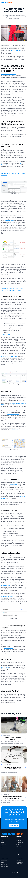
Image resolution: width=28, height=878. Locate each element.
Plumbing (8, 585)
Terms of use (19, 860)
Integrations (19, 847)
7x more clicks (15, 430)
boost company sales (15, 50)
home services (5, 667)
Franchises (4, 864)
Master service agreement (20, 862)
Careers (3, 847)
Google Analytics (8, 648)
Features (18, 840)
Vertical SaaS (4, 858)
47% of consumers (12, 484)
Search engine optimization (8, 74)
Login (2, 849)
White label (19, 845)
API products (19, 842)
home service (10, 47)
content (20, 104)
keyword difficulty (9, 220)
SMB (2, 862)
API (2, 840)
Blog (2, 842)
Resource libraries (7, 334)
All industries (4, 866)
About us (3, 845)
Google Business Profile (13, 414)
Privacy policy (20, 858)
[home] (6, 2)
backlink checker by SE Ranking (9, 356)
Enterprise (4, 860)
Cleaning (3, 585)
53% (7, 86)
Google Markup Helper (7, 596)
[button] (26, 2)
